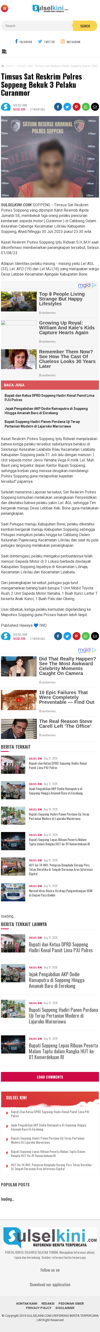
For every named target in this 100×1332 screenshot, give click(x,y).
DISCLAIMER (65, 1308)
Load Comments (50, 1076)
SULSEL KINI (19, 109)
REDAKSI (48, 1303)
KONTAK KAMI (26, 1303)
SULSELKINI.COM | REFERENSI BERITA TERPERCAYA (63, 1315)
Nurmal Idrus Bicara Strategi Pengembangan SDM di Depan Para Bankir (60, 892)
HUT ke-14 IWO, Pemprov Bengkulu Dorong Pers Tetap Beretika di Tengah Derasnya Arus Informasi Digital (61, 869)
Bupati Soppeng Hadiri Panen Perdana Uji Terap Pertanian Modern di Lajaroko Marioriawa (59, 816)
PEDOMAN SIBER (71, 1303)
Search (85, 26)
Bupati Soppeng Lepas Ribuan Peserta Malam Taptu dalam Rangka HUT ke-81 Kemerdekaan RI (59, 841)
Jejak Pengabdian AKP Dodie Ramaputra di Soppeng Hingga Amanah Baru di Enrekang (56, 790)
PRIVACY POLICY (38, 1308)
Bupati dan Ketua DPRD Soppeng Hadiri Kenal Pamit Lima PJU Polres (58, 765)
